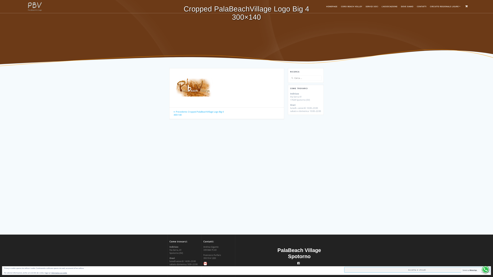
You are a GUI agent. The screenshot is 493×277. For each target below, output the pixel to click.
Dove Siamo (407, 6)
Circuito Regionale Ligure (444, 6)
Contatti (421, 6)
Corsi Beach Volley (351, 6)
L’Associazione (389, 6)
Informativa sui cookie (59, 273)
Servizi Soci (372, 6)
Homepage (331, 6)
